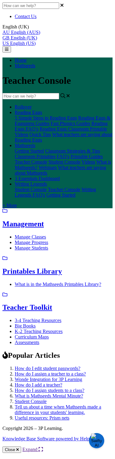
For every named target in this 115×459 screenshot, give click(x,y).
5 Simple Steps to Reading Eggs (46, 117)
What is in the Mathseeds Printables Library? (58, 284)
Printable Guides (87, 156)
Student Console (64, 162)
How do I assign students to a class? (49, 390)
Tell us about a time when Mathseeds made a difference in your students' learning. (58, 409)
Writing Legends (31, 184)
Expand (30, 449)
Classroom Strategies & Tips (72, 151)
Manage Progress (31, 242)
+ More (9, 205)
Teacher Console (31, 162)
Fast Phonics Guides (70, 123)
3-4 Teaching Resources (38, 320)
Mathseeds (25, 65)
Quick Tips (40, 134)
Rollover (23, 106)
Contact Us (25, 16)
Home (21, 60)
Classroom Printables (35, 156)
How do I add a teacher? (38, 384)
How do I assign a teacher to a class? (50, 373)
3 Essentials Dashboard (37, 178)
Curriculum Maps (32, 336)
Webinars (48, 167)
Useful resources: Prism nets (42, 417)
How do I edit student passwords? (47, 368)
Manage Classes (30, 236)
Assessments (27, 342)
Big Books (25, 325)
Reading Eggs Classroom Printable (73, 128)
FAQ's (63, 156)
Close (10, 449)
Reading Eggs (28, 112)
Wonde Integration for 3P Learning (48, 379)
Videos (21, 134)
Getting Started (29, 151)
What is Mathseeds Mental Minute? (49, 395)
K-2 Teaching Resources (39, 331)
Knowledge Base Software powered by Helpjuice (50, 438)
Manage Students (31, 247)
